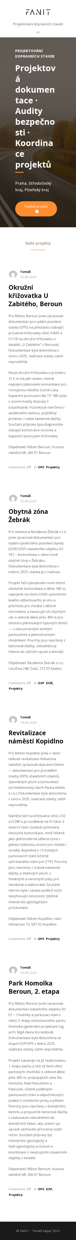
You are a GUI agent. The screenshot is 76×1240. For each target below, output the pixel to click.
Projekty (53, 467)
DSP (41, 683)
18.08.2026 (28, 277)
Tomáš (25, 271)
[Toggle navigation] (38, 32)
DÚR (49, 683)
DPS (41, 467)
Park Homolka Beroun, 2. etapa (34, 987)
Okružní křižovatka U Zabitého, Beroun (35, 295)
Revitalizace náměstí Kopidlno (35, 736)
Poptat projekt (36, 206)
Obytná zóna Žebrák (28, 515)
